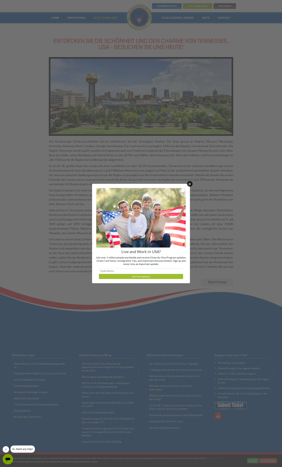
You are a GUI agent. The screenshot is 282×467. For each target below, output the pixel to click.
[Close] (190, 184)
